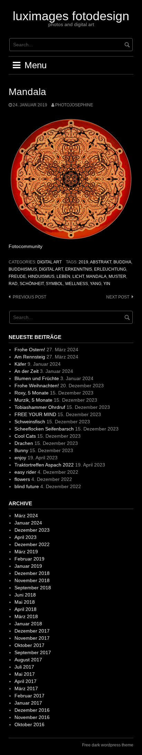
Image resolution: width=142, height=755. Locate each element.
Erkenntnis (78, 269)
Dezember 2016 (32, 710)
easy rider (25, 472)
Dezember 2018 (32, 573)
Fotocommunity (25, 246)
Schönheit (32, 283)
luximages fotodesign (71, 16)
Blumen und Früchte (36, 378)
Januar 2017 (28, 703)
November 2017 (32, 638)
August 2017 (28, 659)
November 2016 (32, 717)
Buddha (122, 262)
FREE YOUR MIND (35, 414)
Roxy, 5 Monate (31, 393)
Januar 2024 (28, 523)
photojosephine (74, 105)
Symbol (54, 283)
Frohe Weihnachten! (36, 385)
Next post (117, 297)
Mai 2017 (24, 674)
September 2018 (32, 587)
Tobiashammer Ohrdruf (39, 407)
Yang (95, 283)
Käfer (20, 364)
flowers (22, 479)
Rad (13, 283)
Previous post (29, 297)
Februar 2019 (29, 559)
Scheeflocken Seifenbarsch (44, 429)
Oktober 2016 (29, 724)
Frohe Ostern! (29, 349)
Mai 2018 (24, 602)
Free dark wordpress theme (107, 745)
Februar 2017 (29, 695)
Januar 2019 (28, 566)
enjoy (20, 457)
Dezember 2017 (32, 631)
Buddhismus (23, 269)
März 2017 (26, 688)
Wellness (76, 283)
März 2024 (26, 515)
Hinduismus (41, 276)
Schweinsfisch (29, 421)
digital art (49, 262)
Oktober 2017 (29, 645)
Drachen (23, 443)
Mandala (96, 276)
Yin (106, 283)
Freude (17, 276)
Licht (78, 276)
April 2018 (25, 609)
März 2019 (26, 551)
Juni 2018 (25, 595)
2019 (83, 262)
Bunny (21, 450)
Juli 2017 (24, 667)
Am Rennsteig (29, 356)
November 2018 (32, 580)
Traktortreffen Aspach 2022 (44, 465)
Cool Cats (25, 436)
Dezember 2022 (32, 544)
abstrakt (100, 262)
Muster (117, 276)
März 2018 (26, 616)
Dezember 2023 (32, 530)
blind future (26, 486)
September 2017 (32, 652)
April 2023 (25, 537)
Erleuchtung (110, 269)
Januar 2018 (28, 623)
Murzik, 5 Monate (33, 400)
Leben (63, 276)
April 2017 (25, 681)
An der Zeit (26, 371)
